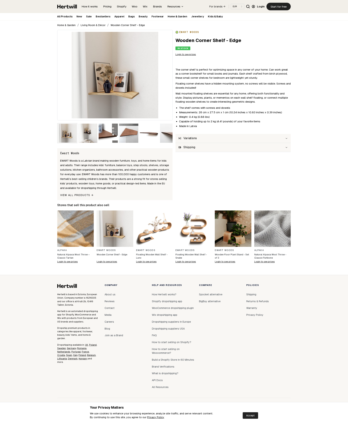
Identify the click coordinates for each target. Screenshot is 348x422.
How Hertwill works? (164, 294)
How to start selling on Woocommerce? (166, 351)
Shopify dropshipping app (167, 301)
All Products (64, 16)
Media (108, 314)
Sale (89, 16)
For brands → (217, 6)
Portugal (76, 352)
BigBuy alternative (210, 301)
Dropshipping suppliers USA (168, 328)
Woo (134, 6)
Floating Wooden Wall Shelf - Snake (191, 256)
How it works (90, 6)
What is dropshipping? (165, 373)
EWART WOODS (106, 250)
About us (110, 294)
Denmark (73, 358)
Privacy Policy (155, 417)
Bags (131, 16)
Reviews (110, 301)
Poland (93, 345)
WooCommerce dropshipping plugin (173, 308)
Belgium (91, 355)
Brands (157, 6)
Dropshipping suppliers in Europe (171, 321)
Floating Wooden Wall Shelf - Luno (152, 256)
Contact (110, 308)
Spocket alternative (210, 294)
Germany (71, 348)
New (79, 16)
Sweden (61, 348)
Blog (107, 328)
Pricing (107, 6)
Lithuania (62, 358)
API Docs (157, 380)
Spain (69, 355)
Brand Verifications (163, 366)
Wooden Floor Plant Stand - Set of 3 (232, 256)
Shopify (121, 6)
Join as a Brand (114, 335)
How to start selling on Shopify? (171, 342)
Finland (82, 355)
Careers (109, 321)
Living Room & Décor (93, 25)
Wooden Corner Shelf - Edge (128, 25)
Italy (75, 355)
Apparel (119, 16)
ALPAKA (62, 250)
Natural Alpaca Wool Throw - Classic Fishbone (270, 256)
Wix (145, 6)
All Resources (160, 387)
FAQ (154, 335)
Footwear (158, 16)
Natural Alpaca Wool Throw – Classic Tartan (73, 256)
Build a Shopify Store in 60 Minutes (173, 359)
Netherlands (63, 352)
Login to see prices (185, 54)
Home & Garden (177, 16)
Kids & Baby (215, 16)
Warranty (251, 308)
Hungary (83, 358)
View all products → (77, 195)
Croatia (61, 355)
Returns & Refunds (257, 301)
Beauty (143, 16)
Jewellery (197, 16)
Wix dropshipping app (164, 314)
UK (86, 345)
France (85, 352)
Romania (81, 348)
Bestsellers (103, 16)
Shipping (251, 294)
